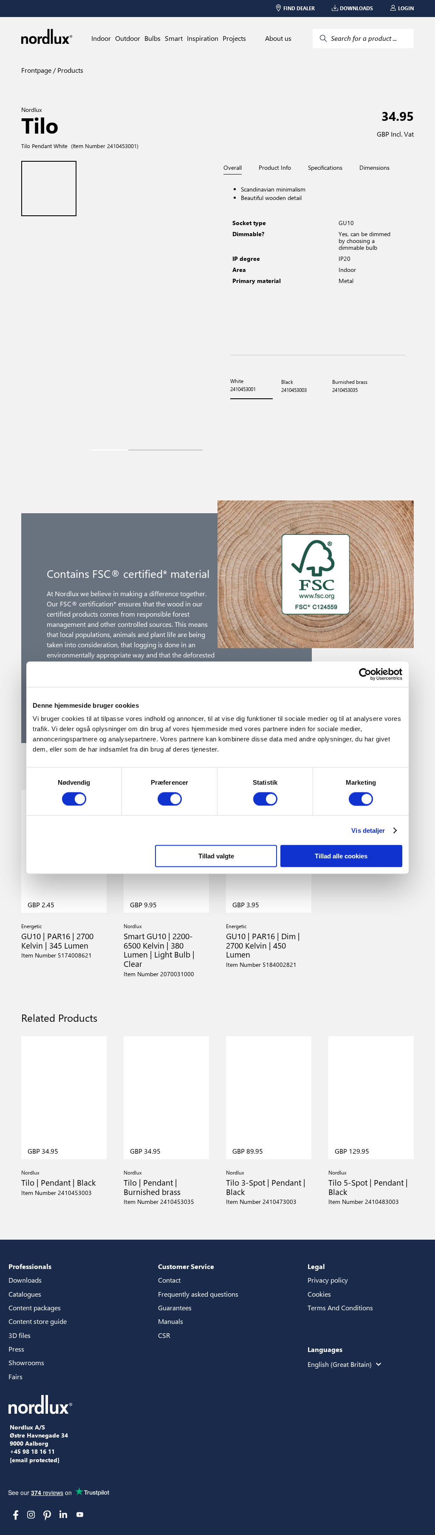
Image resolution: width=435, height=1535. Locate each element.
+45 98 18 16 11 (32, 1451)
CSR (164, 1335)
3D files (19, 1335)
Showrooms (26, 1362)
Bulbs (152, 38)
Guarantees (175, 1307)
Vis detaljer (368, 830)
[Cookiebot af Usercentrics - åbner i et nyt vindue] (365, 674)
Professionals (29, 1266)
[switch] (170, 799)
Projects (234, 38)
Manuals (170, 1321)
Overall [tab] (232, 168)
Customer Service (186, 1266)
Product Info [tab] (275, 167)
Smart (174, 38)
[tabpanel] (317, 264)
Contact (169, 1279)
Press (16, 1348)
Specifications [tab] (325, 167)
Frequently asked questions (198, 1293)
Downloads (25, 1279)
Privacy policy (328, 1279)
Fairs (15, 1376)
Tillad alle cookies (341, 856)
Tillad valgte (216, 856)
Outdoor (127, 38)
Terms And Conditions (340, 1307)
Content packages (34, 1307)
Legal (316, 1266)
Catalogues (24, 1293)
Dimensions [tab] (374, 167)
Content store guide (37, 1321)
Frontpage (36, 70)
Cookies (319, 1293)
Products (69, 70)
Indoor (101, 38)
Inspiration (202, 38)
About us (278, 38)
